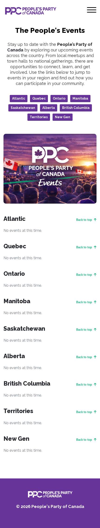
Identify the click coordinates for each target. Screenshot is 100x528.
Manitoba (80, 98)
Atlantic (18, 98)
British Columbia (76, 108)
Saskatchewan (23, 108)
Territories (39, 117)
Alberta (48, 108)
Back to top (84, 220)
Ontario (59, 98)
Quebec (39, 98)
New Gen (62, 117)
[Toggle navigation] (91, 11)
